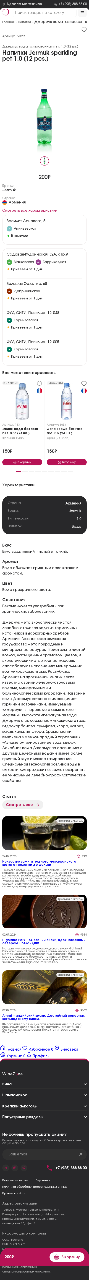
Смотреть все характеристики (29, 210)
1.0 (79, 519)
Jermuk (9, 190)
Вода (76, 526)
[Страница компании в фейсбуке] (14, 1168)
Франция (9, 438)
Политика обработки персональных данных (34, 1186)
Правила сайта (13, 1193)
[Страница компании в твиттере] (24, 1168)
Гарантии (43, 1180)
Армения (17, 202)
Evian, (20, 438)
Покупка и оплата (15, 1180)
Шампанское (14, 1095)
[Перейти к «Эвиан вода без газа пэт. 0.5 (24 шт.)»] (67, 402)
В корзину (70, 1257)
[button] (18, 471)
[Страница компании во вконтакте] (5, 1168)
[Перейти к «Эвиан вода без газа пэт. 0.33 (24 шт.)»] (22, 402)
